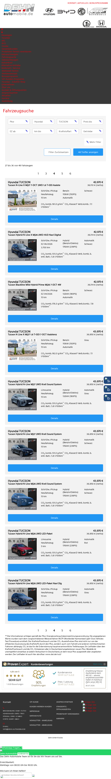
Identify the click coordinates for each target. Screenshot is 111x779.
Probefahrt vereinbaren (67, 714)
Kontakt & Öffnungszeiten (14, 90)
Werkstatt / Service (10, 68)
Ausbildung (7, 101)
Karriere (5, 98)
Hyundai (6, 38)
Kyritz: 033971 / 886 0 (11, 719)
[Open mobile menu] (2, 29)
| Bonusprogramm (98, 3)
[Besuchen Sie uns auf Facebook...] (88, 702)
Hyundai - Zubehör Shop (13, 82)
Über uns (6, 87)
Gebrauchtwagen (9, 54)
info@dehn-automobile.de (14, 729)
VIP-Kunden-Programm (13, 79)
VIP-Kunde (34, 702)
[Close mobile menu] (2, 32)
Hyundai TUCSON (34, 184)
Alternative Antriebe (11, 65)
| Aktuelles (82, 3)
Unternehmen (7, 84)
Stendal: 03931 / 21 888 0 (12, 716)
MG (3, 40)
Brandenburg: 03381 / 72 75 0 (14, 711)
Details (55, 219)
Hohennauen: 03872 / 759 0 (13, 714)
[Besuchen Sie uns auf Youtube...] (88, 710)
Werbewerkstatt (9, 73)
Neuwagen (6, 35)
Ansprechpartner (10, 93)
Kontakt (72, 3)
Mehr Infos (98, 664)
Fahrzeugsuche (9, 57)
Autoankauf (6, 62)
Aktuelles (6, 95)
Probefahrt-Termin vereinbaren (16, 51)
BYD (4, 43)
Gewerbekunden (9, 49)
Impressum (34, 711)
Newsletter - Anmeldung (41, 720)
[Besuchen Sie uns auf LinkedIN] (88, 707)
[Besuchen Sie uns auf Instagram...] (88, 705)
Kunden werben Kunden (41, 707)
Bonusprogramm (10, 76)
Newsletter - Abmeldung (41, 725)
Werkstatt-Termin (10, 71)
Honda (5, 46)
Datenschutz (35, 716)
